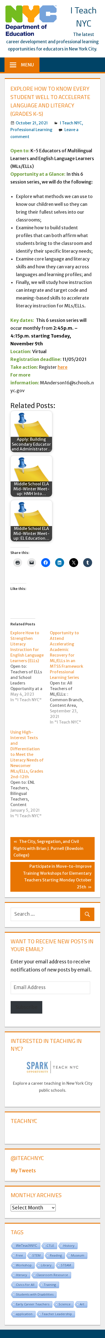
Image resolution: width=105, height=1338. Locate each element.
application (24, 1314)
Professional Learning (31, 129)
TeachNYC (24, 1121)
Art (82, 1304)
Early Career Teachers (32, 1304)
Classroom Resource (52, 1275)
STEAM (66, 1265)
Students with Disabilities (34, 1294)
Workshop (24, 1265)
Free (19, 1255)
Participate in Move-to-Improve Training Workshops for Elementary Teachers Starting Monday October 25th (57, 876)
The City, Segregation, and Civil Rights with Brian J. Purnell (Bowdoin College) (48, 848)
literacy (21, 1275)
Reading (56, 1255)
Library (46, 1265)
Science (65, 1304)
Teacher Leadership (57, 1314)
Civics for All (25, 1284)
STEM (36, 1255)
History (68, 1245)
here (62, 367)
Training (50, 1284)
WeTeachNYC (26, 1245)
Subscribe (26, 1007)
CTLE (50, 1245)
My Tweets (23, 1171)
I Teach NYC (83, 16)
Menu (27, 64)
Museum (77, 1255)
